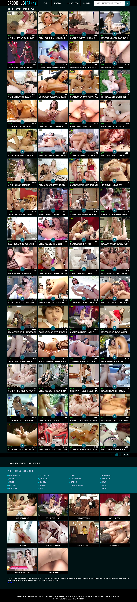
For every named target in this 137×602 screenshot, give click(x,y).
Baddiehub (22, 3)
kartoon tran (44, 475)
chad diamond (106, 479)
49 (124, 455)
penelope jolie (44, 479)
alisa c (103, 482)
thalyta (103, 485)
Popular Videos (73, 3)
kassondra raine (76, 479)
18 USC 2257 (63, 599)
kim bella (43, 482)
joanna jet (74, 482)
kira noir (43, 485)
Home (45, 3)
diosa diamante (106, 475)
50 (127, 455)
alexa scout (13, 488)
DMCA (69, 599)
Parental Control (78, 599)
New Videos (58, 3)
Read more (11, 583)
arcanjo (12, 482)
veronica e (73, 475)
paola (72, 488)
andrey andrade (14, 475)
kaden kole (12, 479)
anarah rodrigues (76, 485)
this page (101, 596)
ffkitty (103, 488)
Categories (87, 3)
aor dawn (12, 485)
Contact (55, 599)
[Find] (127, 3)
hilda (41, 488)
